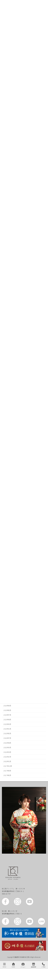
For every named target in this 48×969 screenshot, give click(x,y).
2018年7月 (7, 738)
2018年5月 (7, 747)
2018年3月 (7, 752)
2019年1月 (7, 729)
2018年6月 (7, 743)
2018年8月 (7, 733)
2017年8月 (7, 775)
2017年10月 (7, 766)
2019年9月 (7, 706)
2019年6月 (7, 719)
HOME (13, 967)
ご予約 (43, 967)
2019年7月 (7, 715)
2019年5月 (7, 724)
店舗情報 (33, 967)
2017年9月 (7, 771)
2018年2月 (7, 757)
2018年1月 (7, 761)
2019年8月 (7, 710)
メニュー (23, 967)
